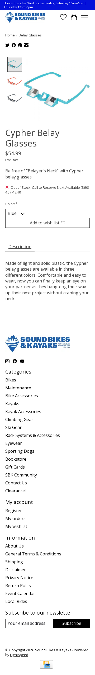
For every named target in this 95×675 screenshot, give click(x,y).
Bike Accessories (21, 396)
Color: (11, 203)
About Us (14, 546)
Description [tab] (19, 246)
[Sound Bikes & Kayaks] (25, 17)
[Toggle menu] (84, 17)
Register (13, 510)
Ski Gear (13, 427)
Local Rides (16, 601)
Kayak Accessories (23, 411)
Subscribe (71, 623)
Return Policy (18, 585)
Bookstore (15, 459)
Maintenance (18, 388)
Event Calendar (20, 593)
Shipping (14, 562)
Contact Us (16, 483)
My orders (15, 518)
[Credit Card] (46, 665)
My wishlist (16, 526)
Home (10, 35)
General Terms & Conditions (33, 554)
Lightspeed (19, 654)
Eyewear (13, 443)
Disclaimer (15, 570)
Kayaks (12, 404)
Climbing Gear (19, 419)
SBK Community (21, 475)
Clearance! (15, 491)
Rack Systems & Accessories (32, 435)
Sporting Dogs (19, 451)
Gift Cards (15, 467)
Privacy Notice (19, 577)
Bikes (10, 380)
